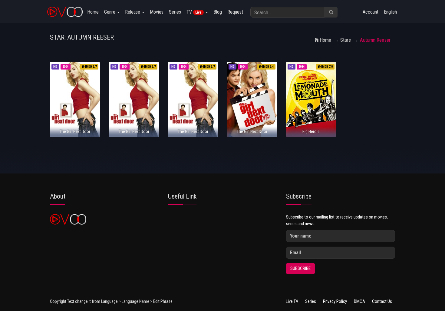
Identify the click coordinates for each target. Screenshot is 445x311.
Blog (217, 12)
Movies (156, 12)
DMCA (359, 301)
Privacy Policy (335, 301)
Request (235, 12)
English (390, 12)
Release (133, 12)
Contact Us (382, 301)
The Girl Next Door (75, 131)
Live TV (292, 301)
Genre (110, 12)
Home (93, 12)
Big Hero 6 (311, 131)
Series (175, 12)
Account (370, 12)
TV (194, 12)
